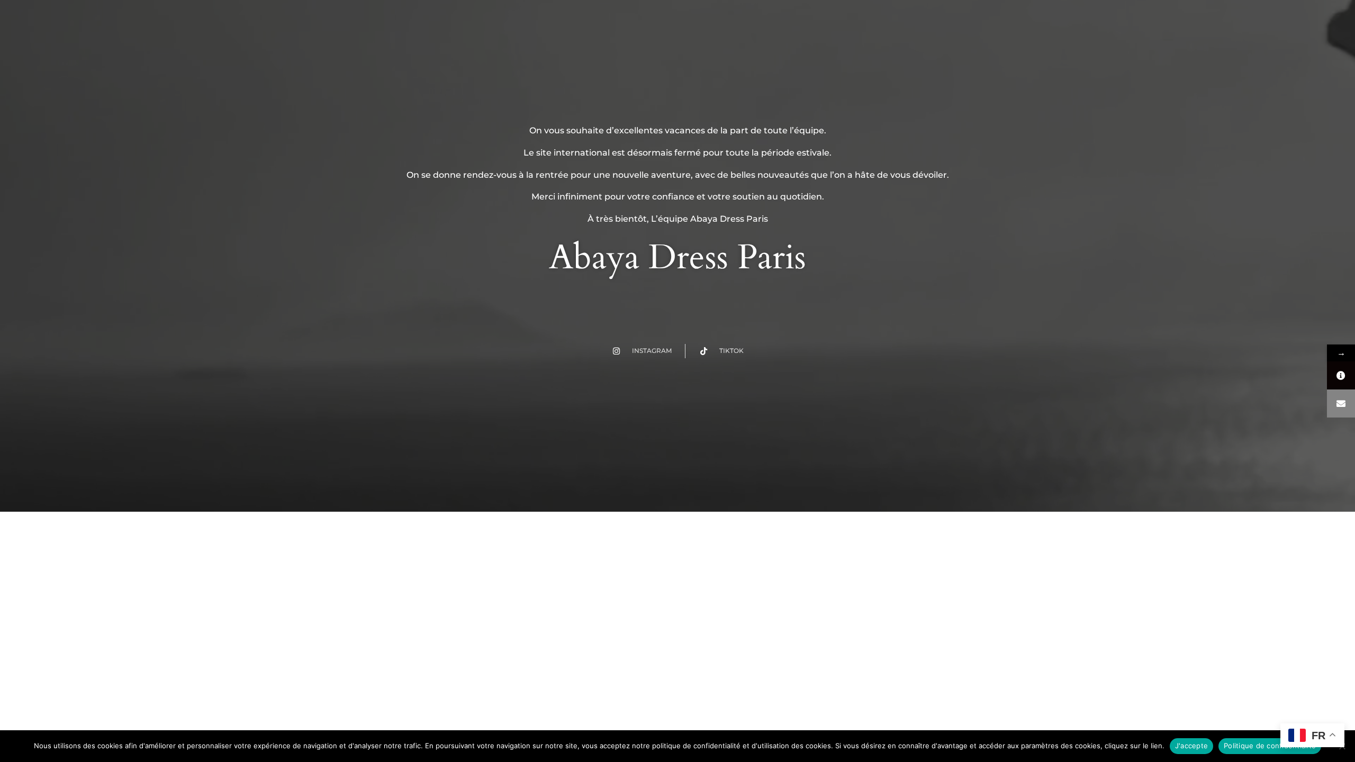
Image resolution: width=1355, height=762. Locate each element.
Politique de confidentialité (1270, 745)
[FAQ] (1341, 375)
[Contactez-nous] (1341, 403)
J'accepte (1191, 745)
